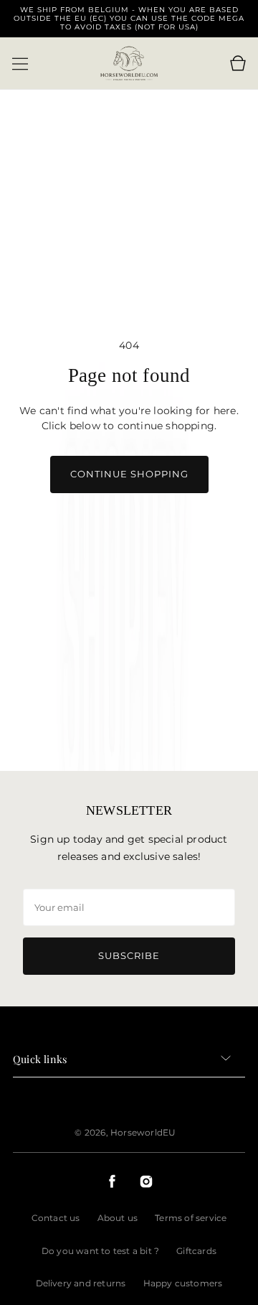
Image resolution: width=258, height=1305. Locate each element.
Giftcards (196, 1250)
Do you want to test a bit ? (100, 1250)
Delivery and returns (81, 1283)
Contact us (56, 1217)
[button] (20, 64)
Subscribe (129, 955)
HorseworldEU (143, 1132)
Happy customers (183, 1283)
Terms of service (190, 1217)
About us (117, 1217)
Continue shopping (129, 474)
